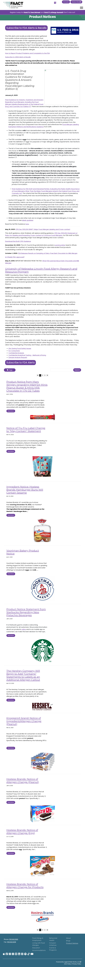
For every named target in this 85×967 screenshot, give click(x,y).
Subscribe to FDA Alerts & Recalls (26, 28)
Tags (10, 370)
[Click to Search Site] (55, 3)
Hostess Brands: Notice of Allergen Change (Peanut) (22, 781)
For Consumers (14, 351)
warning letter (60, 245)
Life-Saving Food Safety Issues (19, 348)
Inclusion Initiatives (52, 944)
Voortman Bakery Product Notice (22, 552)
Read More (11, 411)
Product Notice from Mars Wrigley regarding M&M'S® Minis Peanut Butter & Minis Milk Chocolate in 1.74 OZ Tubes (26, 386)
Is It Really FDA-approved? (14, 257)
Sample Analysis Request (17, 357)
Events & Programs (53, 949)
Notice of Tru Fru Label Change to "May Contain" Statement (25, 430)
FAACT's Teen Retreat (32, 12)
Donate (66, 2)
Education (36, 948)
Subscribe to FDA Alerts (20, 362)
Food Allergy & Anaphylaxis (37, 939)
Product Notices (72, 943)
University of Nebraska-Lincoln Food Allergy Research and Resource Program (41, 270)
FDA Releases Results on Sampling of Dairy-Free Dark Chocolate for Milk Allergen (47, 253)
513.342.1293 (13, 939)
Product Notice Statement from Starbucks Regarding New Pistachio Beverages (26, 612)
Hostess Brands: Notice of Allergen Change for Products (24, 886)
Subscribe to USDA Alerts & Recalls (18, 57)
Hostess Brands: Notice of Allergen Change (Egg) (22, 832)
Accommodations (39, 950)
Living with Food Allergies (38, 944)
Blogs (68, 941)
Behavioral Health (53, 939)
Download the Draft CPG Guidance (18, 241)
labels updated (27, 220)
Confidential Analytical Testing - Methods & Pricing (27, 355)
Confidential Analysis (16, 353)
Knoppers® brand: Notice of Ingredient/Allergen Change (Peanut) (23, 721)
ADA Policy (67, 964)
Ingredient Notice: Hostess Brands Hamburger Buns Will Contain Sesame (24, 489)
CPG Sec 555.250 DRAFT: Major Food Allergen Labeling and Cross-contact (43, 229)
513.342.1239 (11, 942)
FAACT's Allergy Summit (53, 12)
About (68, 938)
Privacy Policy (76, 964)
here (27, 224)
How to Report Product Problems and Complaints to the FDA (27, 53)
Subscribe (76, 2)
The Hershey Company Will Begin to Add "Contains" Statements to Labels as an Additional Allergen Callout (23, 675)
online (23, 629)
